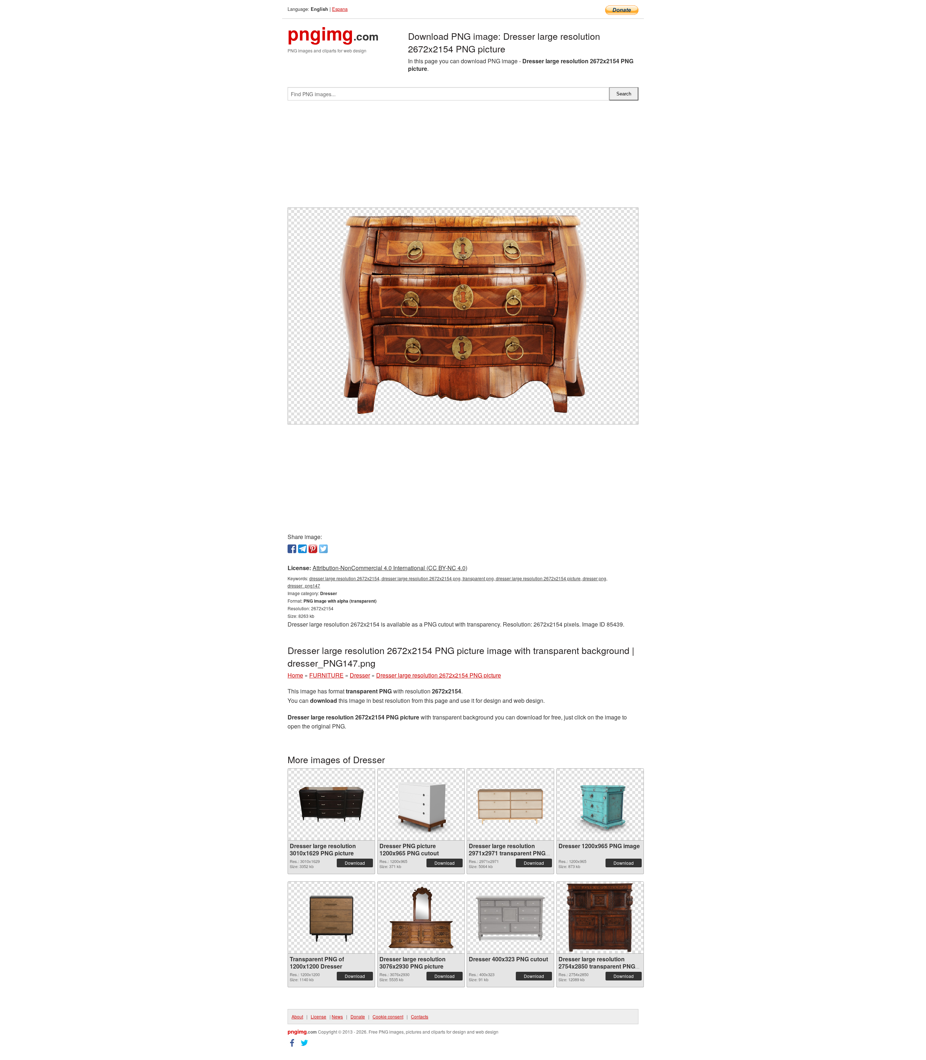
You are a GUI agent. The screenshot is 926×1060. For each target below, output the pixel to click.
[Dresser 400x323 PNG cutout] (510, 917)
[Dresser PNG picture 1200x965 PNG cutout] (421, 804)
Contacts (419, 1016)
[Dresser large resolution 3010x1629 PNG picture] (331, 804)
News (337, 1016)
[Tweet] (323, 548)
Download (355, 863)
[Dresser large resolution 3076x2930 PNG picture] (421, 917)
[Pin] (313, 548)
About (297, 1016)
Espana (340, 8)
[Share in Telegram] (302, 548)
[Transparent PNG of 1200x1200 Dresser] (331, 917)
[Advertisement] (463, 157)
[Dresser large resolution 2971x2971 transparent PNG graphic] (510, 804)
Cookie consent (388, 1016)
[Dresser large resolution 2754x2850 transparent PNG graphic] (600, 917)
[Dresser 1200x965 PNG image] (600, 804)
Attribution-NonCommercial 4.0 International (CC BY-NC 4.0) (390, 568)
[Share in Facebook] (292, 548)
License (318, 1016)
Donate (358, 1016)
